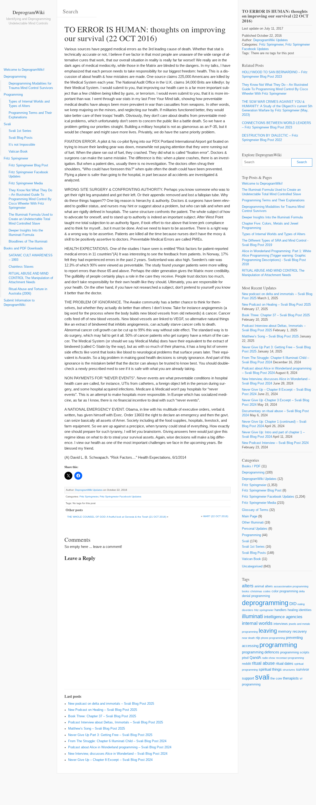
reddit (246, 663)
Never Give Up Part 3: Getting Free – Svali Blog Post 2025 (110, 735)
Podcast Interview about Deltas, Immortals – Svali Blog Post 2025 (115, 722)
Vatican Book (18, 151)
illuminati (252, 616)
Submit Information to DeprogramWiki (19, 303)
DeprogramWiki (28, 12)
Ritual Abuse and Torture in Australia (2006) (28, 291)
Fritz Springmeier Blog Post (28, 165)
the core (276, 678)
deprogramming (265, 603)
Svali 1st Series (20, 131)
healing (293, 610)
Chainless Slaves (21, 266)
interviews (281, 624)
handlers (281, 610)
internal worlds (257, 623)
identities (305, 610)
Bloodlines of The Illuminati (28, 241)
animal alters (264, 586)
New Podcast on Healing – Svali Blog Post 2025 (102, 710)
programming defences (260, 652)
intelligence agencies (283, 616)
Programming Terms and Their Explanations (30, 115)
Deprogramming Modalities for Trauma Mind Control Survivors (31, 86)
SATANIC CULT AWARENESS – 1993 (31, 258)
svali (262, 677)
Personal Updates (254, 528)
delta (302, 591)
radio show (268, 657)
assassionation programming (291, 586)
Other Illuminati (253, 522)
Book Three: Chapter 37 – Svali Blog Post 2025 (102, 716)
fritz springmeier (264, 610)
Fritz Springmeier (16, 158)
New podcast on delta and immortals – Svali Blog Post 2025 (111, 703)
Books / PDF (251, 466)
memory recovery (292, 631)
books (245, 591)
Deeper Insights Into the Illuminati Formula (26, 233)
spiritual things (270, 669)
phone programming (273, 637)
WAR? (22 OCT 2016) (215, 516)
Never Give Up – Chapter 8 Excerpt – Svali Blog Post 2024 (110, 760)
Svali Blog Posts (21, 138)
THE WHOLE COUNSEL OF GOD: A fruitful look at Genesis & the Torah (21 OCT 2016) (116, 516)
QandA (255, 657)
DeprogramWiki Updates (88, 490)
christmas (256, 591)
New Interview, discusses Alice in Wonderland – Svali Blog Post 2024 (117, 753)
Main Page (249, 516)
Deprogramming (15, 76)
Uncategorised (252, 566)
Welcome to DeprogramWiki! (24, 69)
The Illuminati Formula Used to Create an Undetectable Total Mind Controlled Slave (31, 219)
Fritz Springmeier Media (26, 183)
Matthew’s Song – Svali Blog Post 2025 (96, 728)
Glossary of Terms (255, 510)
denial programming (256, 596)
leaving (268, 631)
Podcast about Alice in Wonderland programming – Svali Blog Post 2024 (119, 747)
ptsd (245, 658)
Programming (13, 94)
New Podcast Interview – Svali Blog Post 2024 (275, 443)
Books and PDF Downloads (23, 248)
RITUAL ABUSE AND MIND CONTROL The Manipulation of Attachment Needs (31, 278)
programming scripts (294, 652)
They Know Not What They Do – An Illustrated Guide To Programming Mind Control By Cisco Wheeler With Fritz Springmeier (30, 199)
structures (289, 669)
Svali (7, 124)
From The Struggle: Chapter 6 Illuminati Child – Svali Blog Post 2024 (117, 741)
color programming (285, 591)
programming (278, 644)
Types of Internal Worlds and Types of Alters (29, 104)
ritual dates (284, 663)
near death (248, 637)
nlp (258, 638)
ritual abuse (263, 663)
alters (248, 585)
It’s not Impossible (22, 144)
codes (267, 591)
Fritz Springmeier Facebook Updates (28, 174)
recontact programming (290, 657)
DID (292, 603)
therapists (291, 678)
